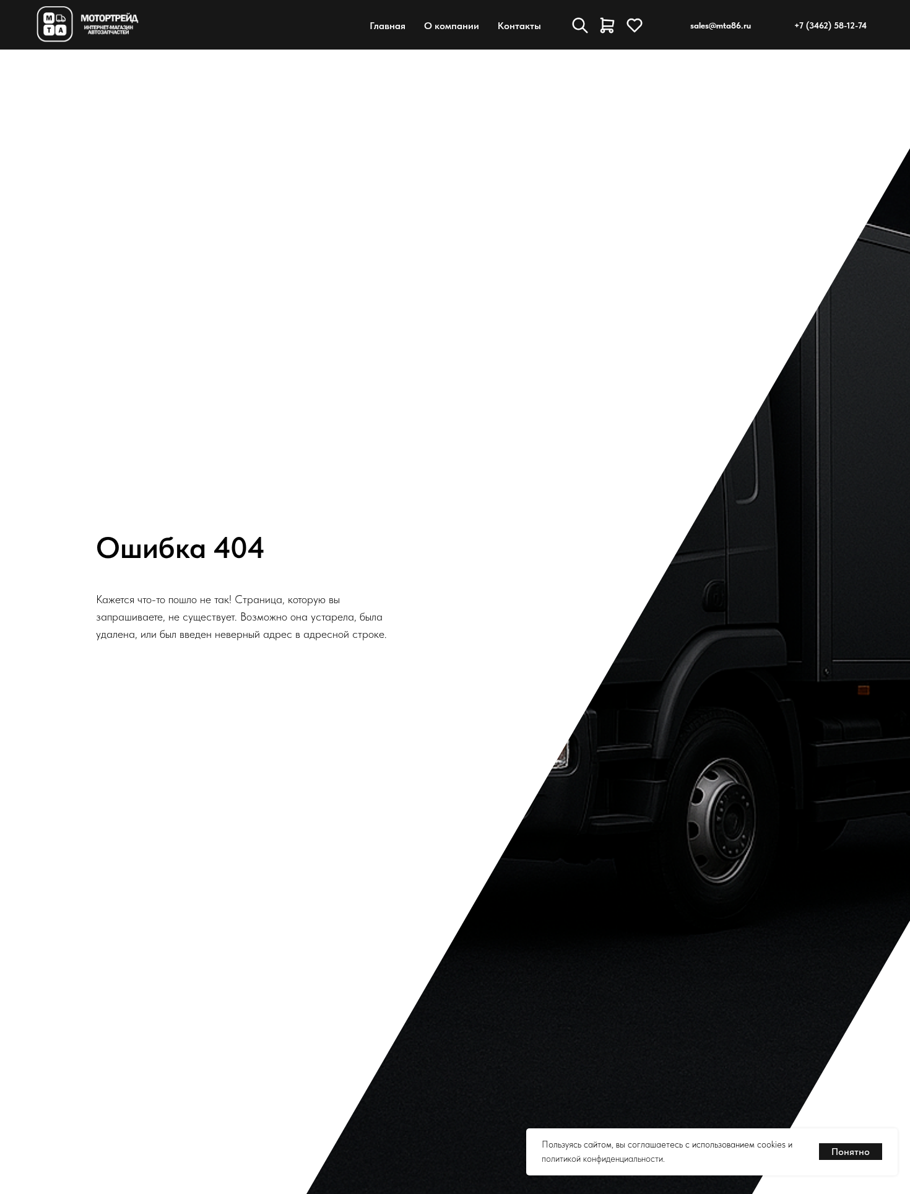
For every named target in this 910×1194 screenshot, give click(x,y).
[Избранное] (634, 25)
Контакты (519, 26)
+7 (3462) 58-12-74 (830, 25)
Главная (387, 26)
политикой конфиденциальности (602, 1158)
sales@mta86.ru (720, 25)
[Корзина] (607, 25)
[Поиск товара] (580, 25)
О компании (451, 26)
